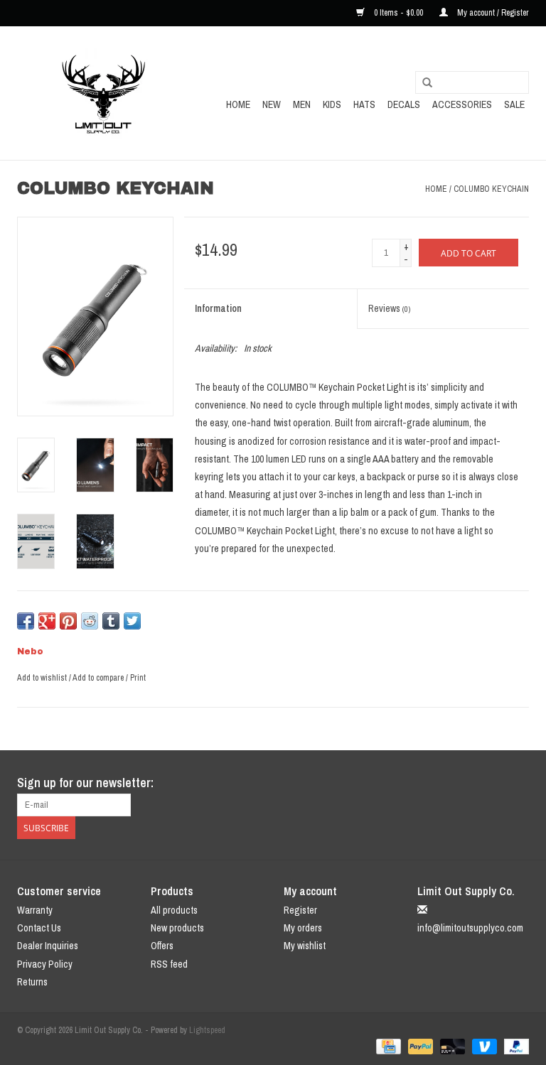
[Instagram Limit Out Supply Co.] (517, 783)
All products (174, 910)
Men (302, 104)
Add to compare (99, 677)
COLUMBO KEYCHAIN (491, 189)
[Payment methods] (386, 1046)
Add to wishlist (42, 677)
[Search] (427, 83)
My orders (303, 927)
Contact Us (39, 927)
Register (300, 910)
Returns (32, 981)
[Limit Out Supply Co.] (104, 93)
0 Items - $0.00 (398, 12)
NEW (271, 104)
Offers (162, 945)
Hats (364, 104)
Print (138, 677)
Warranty (35, 910)
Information (218, 308)
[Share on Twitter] (132, 620)
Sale (514, 104)
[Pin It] (68, 620)
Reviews (389, 308)
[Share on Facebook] (25, 620)
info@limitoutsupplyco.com (470, 927)
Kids (332, 104)
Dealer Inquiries (47, 945)
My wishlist (305, 945)
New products (177, 927)
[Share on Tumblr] (110, 620)
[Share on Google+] (46, 620)
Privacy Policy (45, 964)
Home (238, 104)
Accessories (462, 104)
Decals (403, 104)
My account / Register (492, 12)
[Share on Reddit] (89, 620)
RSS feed (169, 964)
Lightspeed (207, 1030)
